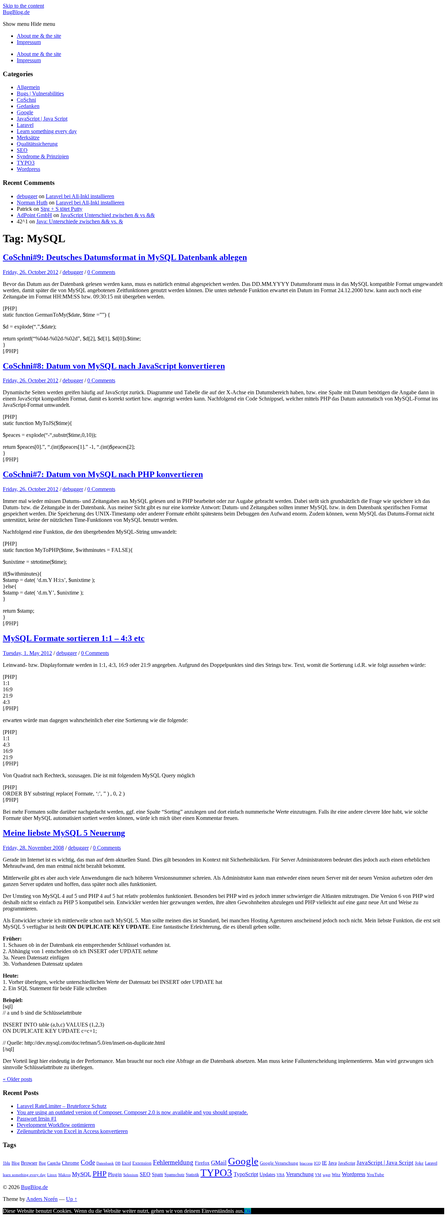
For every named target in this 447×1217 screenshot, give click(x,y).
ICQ (317, 1163)
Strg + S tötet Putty (61, 209)
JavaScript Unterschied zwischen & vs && (107, 215)
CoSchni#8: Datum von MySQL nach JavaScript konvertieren (114, 365)
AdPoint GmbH (34, 215)
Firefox (202, 1163)
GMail (219, 1162)
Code (88, 1162)
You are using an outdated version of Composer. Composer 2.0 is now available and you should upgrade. (132, 1112)
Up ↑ (71, 1199)
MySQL (81, 1174)
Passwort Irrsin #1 (37, 1119)
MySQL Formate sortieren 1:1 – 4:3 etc (74, 638)
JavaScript (346, 1163)
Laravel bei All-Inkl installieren (80, 196)
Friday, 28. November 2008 (33, 848)
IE (324, 1163)
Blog (16, 1163)
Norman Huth (32, 203)
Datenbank (105, 1163)
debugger (27, 196)
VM (318, 1175)
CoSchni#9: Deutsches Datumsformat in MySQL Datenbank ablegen (125, 257)
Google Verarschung (279, 1163)
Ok (247, 1211)
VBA (281, 1175)
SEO (22, 150)
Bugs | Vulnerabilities (40, 93)
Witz (336, 1174)
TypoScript (246, 1174)
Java (332, 1163)
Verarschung (300, 1174)
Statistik (192, 1174)
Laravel (25, 125)
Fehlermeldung (173, 1162)
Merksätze (28, 138)
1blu (6, 1163)
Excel (126, 1163)
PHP (100, 1173)
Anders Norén (42, 1199)
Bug (42, 1163)
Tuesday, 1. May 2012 (27, 653)
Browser (29, 1163)
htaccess (306, 1163)
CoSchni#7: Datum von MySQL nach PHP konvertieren (103, 474)
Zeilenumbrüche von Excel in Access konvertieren (72, 1131)
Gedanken (28, 106)
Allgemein (28, 87)
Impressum (29, 42)
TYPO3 (26, 163)
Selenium (130, 1175)
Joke (419, 1163)
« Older (17, 1079)
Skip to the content (23, 6)
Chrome (70, 1163)
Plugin (115, 1174)
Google (25, 112)
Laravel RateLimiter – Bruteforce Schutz (62, 1106)
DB (117, 1163)
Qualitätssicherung (37, 144)
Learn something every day (47, 131)
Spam (157, 1174)
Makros (64, 1175)
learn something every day (24, 1175)
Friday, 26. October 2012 (30, 272)
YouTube (375, 1174)
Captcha (53, 1163)
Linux (52, 1175)
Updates (267, 1174)
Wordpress (28, 169)
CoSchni (26, 100)
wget (326, 1175)
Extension (142, 1163)
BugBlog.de (16, 12)
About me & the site (39, 36)
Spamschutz (174, 1174)
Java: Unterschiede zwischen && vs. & (79, 221)
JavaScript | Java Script (42, 119)
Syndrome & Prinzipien (43, 156)
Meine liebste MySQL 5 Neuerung (64, 832)
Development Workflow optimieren (56, 1125)
